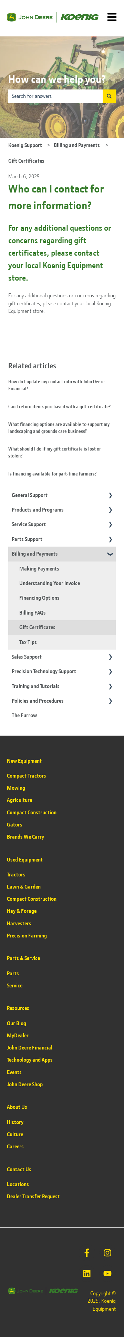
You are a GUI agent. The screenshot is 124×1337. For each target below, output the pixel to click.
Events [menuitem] (14, 1072)
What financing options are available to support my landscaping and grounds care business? (59, 427)
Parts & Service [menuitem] (23, 958)
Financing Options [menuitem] (39, 598)
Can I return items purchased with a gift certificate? (59, 406)
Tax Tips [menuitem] (28, 642)
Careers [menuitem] (15, 1146)
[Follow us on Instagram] (107, 1252)
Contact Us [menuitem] (19, 1169)
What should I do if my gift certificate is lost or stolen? (54, 452)
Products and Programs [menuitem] (38, 510)
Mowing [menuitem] (16, 788)
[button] (110, 496)
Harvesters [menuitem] (19, 923)
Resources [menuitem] (18, 1008)
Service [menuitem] (14, 986)
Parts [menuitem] (13, 973)
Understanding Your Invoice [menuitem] (49, 583)
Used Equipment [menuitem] (25, 860)
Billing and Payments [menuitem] (35, 554)
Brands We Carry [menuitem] (25, 837)
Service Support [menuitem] (29, 524)
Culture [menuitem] (15, 1134)
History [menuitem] (15, 1122)
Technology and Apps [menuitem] (30, 1060)
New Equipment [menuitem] (24, 761)
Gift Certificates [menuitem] (37, 627)
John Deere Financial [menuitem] (29, 1048)
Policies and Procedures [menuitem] (38, 701)
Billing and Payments (77, 145)
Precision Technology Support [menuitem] (44, 671)
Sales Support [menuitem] (27, 657)
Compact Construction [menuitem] (31, 812)
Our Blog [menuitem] (16, 1023)
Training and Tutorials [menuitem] (36, 686)
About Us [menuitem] (17, 1107)
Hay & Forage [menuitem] (22, 911)
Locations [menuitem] (18, 1184)
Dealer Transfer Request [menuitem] (33, 1196)
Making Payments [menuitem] (39, 569)
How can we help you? (57, 79)
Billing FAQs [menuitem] (32, 613)
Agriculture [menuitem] (19, 800)
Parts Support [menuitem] (27, 539)
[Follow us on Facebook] (87, 1252)
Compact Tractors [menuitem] (26, 776)
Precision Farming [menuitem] (27, 936)
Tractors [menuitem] (16, 875)
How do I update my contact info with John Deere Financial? (56, 385)
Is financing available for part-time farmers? (52, 474)
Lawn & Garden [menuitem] (24, 887)
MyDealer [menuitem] (18, 1035)
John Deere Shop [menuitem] (25, 1084)
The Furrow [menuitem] (24, 715)
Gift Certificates (26, 161)
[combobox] (55, 96)
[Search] (109, 96)
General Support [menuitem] (30, 495)
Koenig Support (25, 145)
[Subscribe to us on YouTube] (107, 1273)
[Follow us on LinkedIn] (87, 1273)
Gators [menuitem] (14, 825)
